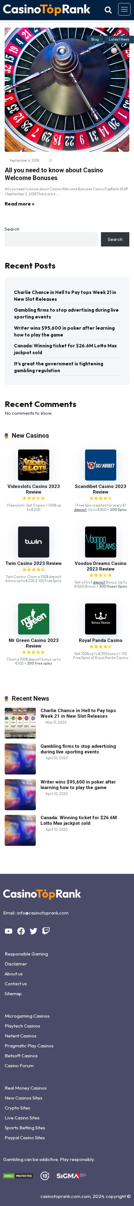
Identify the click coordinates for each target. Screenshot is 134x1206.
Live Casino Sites (22, 1118)
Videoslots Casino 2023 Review (33, 489)
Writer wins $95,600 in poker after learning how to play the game (64, 331)
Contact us (16, 984)
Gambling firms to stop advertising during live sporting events (66, 313)
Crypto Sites (17, 1108)
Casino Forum (19, 1065)
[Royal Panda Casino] (100, 633)
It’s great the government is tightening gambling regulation (58, 367)
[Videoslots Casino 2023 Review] (33, 479)
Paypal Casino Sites (25, 1138)
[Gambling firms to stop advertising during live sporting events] (20, 773)
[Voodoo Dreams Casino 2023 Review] (100, 556)
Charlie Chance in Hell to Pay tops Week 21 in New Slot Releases (65, 295)
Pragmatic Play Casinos (29, 1046)
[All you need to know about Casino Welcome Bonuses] (67, 90)
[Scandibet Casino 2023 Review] (100, 479)
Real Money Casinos (26, 1088)
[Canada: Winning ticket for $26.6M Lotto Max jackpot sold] (20, 844)
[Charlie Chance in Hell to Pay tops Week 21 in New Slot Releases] (20, 737)
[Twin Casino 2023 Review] (33, 556)
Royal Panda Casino (100, 640)
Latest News (119, 39)
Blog (95, 39)
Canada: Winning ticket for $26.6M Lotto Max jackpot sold (65, 349)
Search (12, 229)
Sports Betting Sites (25, 1128)
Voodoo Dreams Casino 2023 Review (101, 566)
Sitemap (13, 993)
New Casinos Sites (23, 1098)
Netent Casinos (20, 1036)
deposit (80, 510)
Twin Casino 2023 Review (33, 563)
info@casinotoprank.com (43, 913)
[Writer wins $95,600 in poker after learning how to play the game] (20, 808)
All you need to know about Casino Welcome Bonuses (54, 174)
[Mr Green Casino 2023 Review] (33, 633)
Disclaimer (16, 964)
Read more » (19, 204)
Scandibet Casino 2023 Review (100, 489)
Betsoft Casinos (21, 1056)
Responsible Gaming (26, 954)
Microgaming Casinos (27, 1016)
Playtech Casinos (22, 1026)
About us (14, 974)
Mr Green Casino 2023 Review (34, 643)
